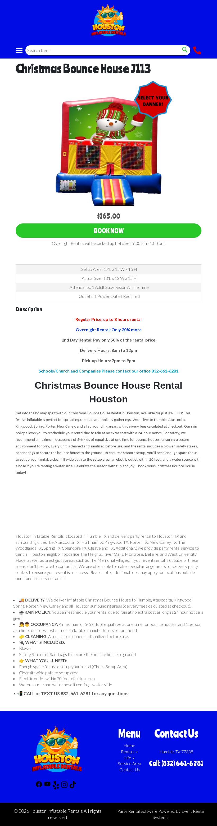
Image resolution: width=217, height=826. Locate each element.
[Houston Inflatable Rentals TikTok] (73, 786)
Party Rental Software (137, 811)
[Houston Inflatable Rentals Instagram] (64, 786)
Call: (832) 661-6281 (176, 763)
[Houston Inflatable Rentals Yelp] (56, 786)
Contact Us (129, 769)
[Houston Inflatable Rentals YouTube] (47, 786)
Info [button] (128, 757)
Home (129, 745)
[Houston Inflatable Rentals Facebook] (39, 786)
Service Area (129, 763)
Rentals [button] (128, 751)
